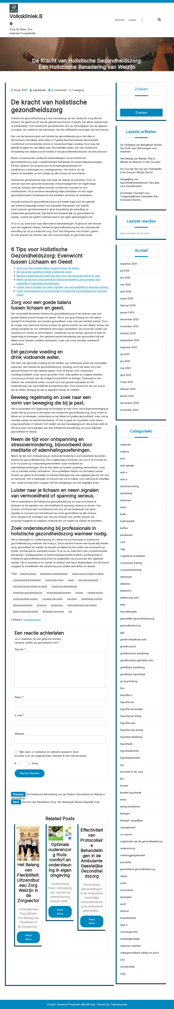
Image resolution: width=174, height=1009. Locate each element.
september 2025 (130, 340)
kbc (122, 778)
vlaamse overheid (130, 945)
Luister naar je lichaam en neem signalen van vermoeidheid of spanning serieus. (62, 287)
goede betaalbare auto (133, 639)
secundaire (126, 890)
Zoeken (141, 89)
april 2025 (125, 375)
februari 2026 (128, 305)
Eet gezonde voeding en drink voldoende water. (44, 271)
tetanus (124, 911)
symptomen (57, 605)
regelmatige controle (91, 599)
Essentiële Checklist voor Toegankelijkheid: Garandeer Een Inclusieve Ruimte (139, 196)
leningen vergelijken (131, 820)
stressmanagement (22, 605)
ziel (70, 611)
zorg (122, 973)
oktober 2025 (128, 333)
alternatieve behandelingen (54, 573)
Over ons (119, 20)
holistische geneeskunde (64, 586)
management (127, 827)
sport (123, 904)
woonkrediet (127, 966)
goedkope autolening (132, 667)
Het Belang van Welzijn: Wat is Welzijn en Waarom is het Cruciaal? (140, 160)
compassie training (131, 562)
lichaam (79, 592)
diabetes (125, 583)
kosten (124, 785)
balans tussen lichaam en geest (88, 573)
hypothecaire (127, 723)
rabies (123, 876)
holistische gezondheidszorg (27, 592)
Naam (19, 697)
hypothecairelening (131, 736)
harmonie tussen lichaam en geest (30, 586)
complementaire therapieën (27, 580)
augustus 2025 (128, 347)
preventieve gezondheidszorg (137, 869)
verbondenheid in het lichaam (82, 605)
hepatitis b (126, 695)
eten (122, 604)
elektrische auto (129, 597)
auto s (123, 472)
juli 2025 (124, 354)
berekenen (126, 535)
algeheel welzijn (28, 573)
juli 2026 (124, 270)
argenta (124, 451)
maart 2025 (126, 382)
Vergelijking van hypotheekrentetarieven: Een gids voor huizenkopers (139, 183)
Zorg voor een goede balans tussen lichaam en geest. (47, 268)
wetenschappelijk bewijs (25, 611)
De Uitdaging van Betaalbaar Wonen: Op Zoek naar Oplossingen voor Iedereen (141, 148)
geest (71, 580)
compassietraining (130, 569)
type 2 (123, 924)
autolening (126, 493)
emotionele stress (54, 580)
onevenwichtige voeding (25, 599)
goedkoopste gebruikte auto (136, 660)
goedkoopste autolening (134, 653)
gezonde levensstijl (88, 580)
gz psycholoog (128, 681)
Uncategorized (32, 619)
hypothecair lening (130, 716)
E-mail (19, 715)
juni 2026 (125, 277)
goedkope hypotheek (132, 674)
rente (123, 883)
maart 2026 (126, 298)
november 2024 (129, 409)
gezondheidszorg (130, 625)
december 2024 (129, 402)
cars (122, 542)
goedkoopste (128, 646)
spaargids (126, 897)
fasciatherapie (128, 611)
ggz (122, 632)
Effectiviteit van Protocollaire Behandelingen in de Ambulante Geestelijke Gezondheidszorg (91, 853)
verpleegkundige (130, 938)
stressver (41, 605)
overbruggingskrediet (132, 855)
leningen (125, 813)
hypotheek (126, 743)
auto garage (127, 465)
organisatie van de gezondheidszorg (141, 841)
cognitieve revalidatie (132, 555)
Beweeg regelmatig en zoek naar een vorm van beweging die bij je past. (58, 275)
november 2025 (129, 326)
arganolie (125, 444)
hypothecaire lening (131, 730)
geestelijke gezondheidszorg (137, 618)
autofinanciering (129, 486)
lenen (123, 799)
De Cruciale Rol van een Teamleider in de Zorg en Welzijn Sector (141, 170)
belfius (124, 528)
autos (123, 507)
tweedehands (128, 918)
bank (123, 514)
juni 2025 (125, 361)
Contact (132, 20)
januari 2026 (127, 312)
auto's (123, 479)
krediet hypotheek (130, 792)
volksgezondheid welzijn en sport (139, 952)
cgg (122, 549)
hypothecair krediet (131, 709)
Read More (28, 937)
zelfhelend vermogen (53, 611)
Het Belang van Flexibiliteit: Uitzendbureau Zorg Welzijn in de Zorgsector (28, 882)
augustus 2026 (128, 263)
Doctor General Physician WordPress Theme (76, 1004)
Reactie (20, 649)
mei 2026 (125, 284)
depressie (126, 576)
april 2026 (125, 291)
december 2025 (129, 319)
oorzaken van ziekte (52, 599)
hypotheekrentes (130, 757)
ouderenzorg (127, 848)
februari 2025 (128, 389)
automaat (125, 500)
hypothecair (127, 702)
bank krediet (127, 521)
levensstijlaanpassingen (59, 592)
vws (122, 959)
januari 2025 (127, 396)
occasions (126, 834)
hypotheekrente (129, 750)
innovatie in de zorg (131, 771)
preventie (72, 599)
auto (122, 458)
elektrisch (126, 590)
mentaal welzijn (95, 592)
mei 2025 (125, 368)
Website (19, 733)
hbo (122, 688)
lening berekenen (130, 806)
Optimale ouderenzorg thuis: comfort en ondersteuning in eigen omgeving (60, 860)
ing (122, 764)
